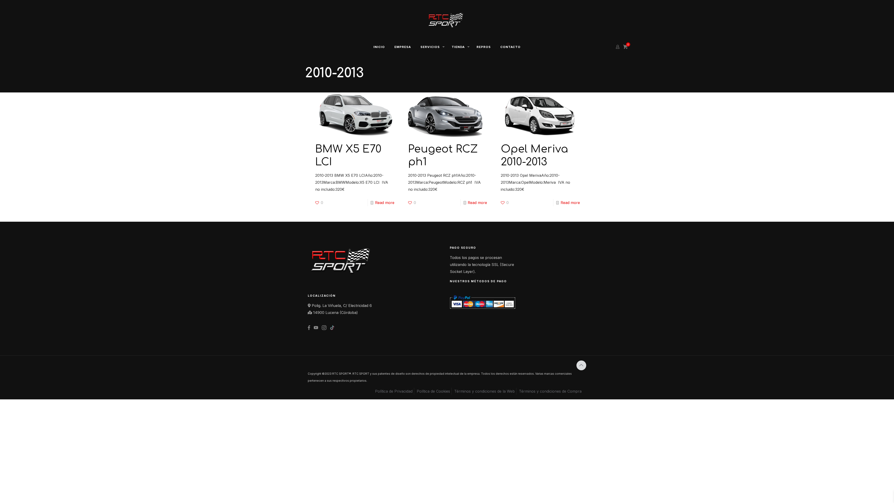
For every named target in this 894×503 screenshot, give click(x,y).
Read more (384, 202)
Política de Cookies (433, 391)
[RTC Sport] (446, 20)
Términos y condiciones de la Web (484, 391)
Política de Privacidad (394, 391)
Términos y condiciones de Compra (550, 391)
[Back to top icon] (581, 365)
